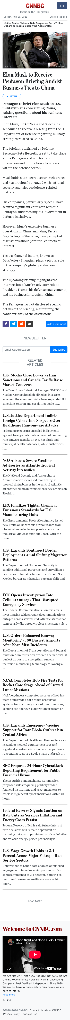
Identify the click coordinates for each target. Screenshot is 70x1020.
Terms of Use (29, 1014)
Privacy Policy (11, 1014)
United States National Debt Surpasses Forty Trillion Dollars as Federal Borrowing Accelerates (34, 24)
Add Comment (56, 324)
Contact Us (36, 1010)
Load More (35, 901)
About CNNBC (52, 1010)
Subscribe (58, 349)
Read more (9, 994)
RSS (8, 1000)
